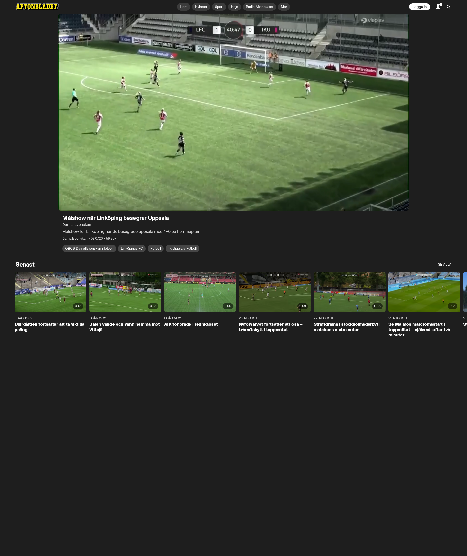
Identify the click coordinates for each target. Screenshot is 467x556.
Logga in (420, 7)
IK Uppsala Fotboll (183, 248)
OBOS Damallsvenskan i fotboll (89, 248)
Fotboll (156, 248)
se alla (444, 264)
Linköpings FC (132, 248)
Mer (284, 7)
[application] (233, 112)
